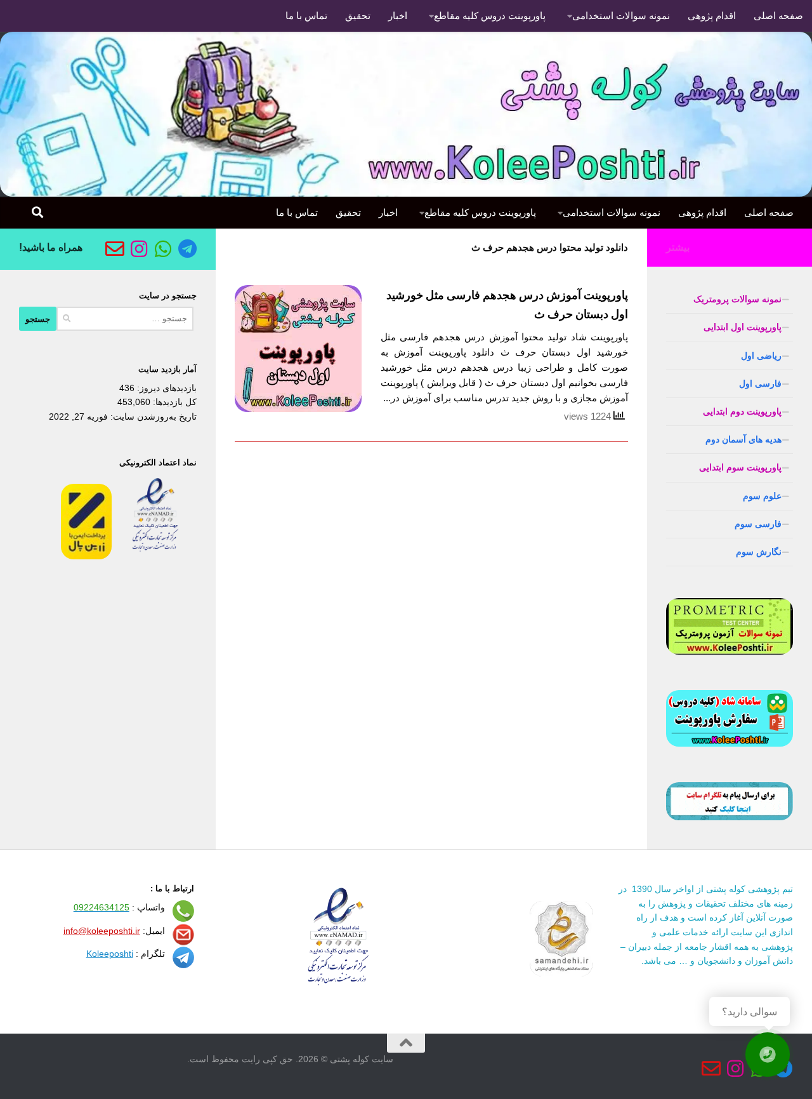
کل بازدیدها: (173, 402)
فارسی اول (760, 383)
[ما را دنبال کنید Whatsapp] (163, 248)
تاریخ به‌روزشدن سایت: (152, 416)
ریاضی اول (761, 355)
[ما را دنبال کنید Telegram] (187, 248)
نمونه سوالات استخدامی (621, 15)
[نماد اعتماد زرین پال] (86, 556)
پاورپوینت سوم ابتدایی (740, 467)
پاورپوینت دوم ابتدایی (742, 411)
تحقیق (357, 15)
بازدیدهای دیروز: (165, 388)
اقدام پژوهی (712, 15)
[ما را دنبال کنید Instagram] (138, 248)
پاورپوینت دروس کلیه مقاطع (490, 15)
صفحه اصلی (778, 15)
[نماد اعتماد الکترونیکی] (155, 556)
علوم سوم (762, 496)
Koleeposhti (109, 954)
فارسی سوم (758, 524)
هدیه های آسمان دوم (743, 439)
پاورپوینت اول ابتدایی (743, 327)
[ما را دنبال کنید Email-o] (114, 248)
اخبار (397, 15)
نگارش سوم (759, 552)
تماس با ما (306, 15)
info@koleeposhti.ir (101, 931)
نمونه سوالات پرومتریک (737, 299)
